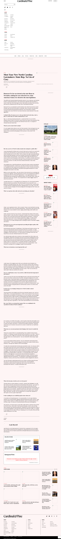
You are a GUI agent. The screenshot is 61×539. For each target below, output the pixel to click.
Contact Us (6, 47)
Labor (5, 24)
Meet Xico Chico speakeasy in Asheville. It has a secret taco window (46, 494)
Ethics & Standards (6, 536)
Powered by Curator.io (33, 462)
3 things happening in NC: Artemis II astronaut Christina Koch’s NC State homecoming (26, 448)
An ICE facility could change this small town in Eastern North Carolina (50, 138)
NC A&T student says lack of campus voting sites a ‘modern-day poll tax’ (47, 215)
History (29, 524)
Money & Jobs (6, 25)
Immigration (6, 528)
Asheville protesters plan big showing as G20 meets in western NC (9, 441)
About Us (6, 43)
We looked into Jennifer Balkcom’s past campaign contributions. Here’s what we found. (47, 168)
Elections (45, 185)
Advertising (44, 527)
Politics (11, 25)
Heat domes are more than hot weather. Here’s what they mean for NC (46, 507)
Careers (15, 536)
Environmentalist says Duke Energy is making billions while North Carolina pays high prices (47, 206)
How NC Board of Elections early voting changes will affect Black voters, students (47, 197)
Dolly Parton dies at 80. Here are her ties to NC (47, 144)
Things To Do (12, 37)
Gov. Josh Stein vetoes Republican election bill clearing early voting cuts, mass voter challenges (48, 224)
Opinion (11, 42)
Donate (55, 0)
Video (5, 42)
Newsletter (12, 43)
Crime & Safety (14, 523)
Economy (6, 18)
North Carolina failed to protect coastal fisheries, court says (26, 441)
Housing (11, 21)
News (15, 55)
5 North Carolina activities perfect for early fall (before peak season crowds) (9, 447)
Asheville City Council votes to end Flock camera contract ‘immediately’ (47, 152)
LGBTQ (11, 24)
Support (12, 536)
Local (23, 55)
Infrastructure (13, 528)
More (43, 519)
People (5, 37)
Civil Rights (6, 16)
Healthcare (6, 21)
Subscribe (50, 0)
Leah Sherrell (6, 84)
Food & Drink (12, 34)
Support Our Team (53, 524)
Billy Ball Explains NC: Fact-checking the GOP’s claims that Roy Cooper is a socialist (48, 188)
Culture (5, 34)
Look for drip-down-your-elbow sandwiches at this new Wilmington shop (46, 501)
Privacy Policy (20, 536)
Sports (5, 29)
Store (45, 55)
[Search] (14, 4)
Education (12, 18)
